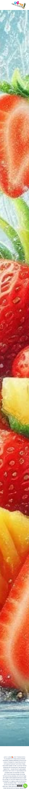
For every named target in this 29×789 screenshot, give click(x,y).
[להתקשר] (25, 786)
